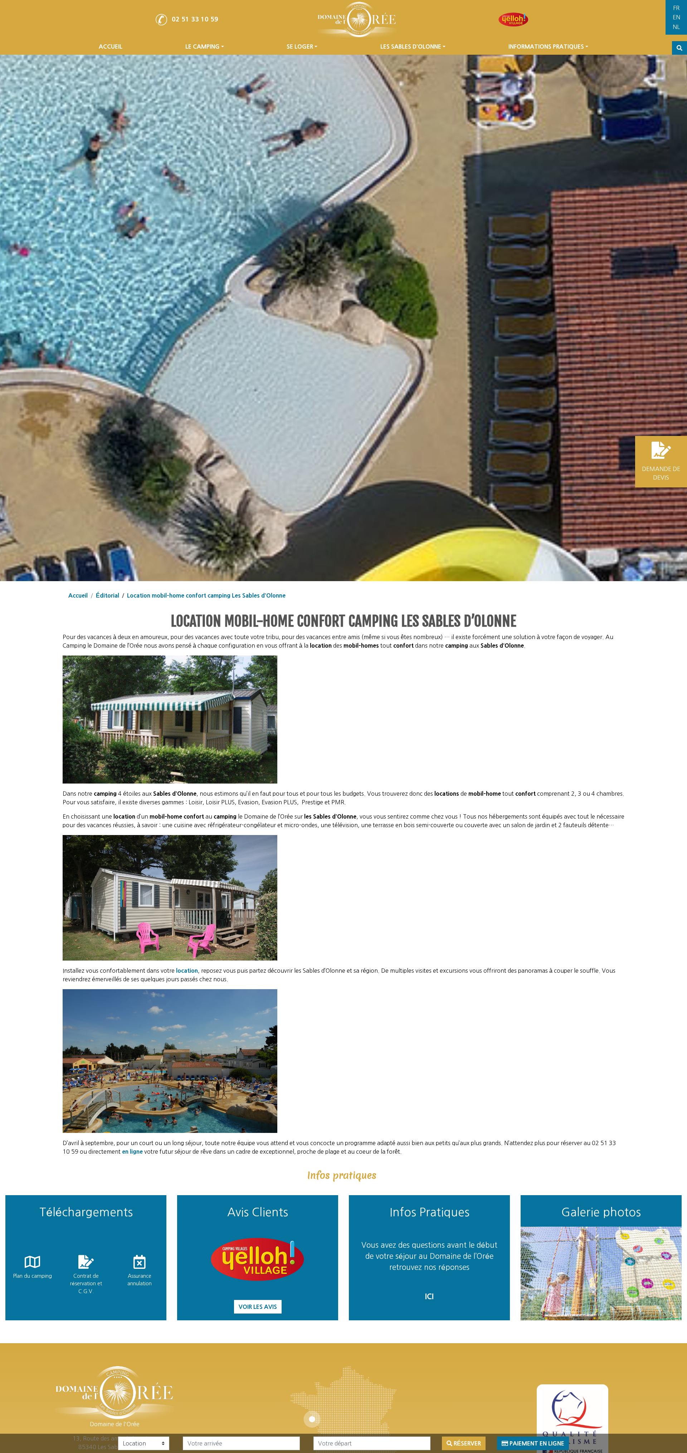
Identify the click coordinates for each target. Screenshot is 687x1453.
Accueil (78, 595)
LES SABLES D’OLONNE (410, 46)
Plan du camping (32, 1275)
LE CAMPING (202, 46)
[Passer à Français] (676, 8)
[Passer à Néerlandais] (676, 27)
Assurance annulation (139, 1279)
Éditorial (107, 595)
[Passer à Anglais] (676, 18)
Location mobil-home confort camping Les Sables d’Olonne (206, 595)
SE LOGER (300, 46)
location (187, 970)
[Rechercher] (679, 48)
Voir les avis (258, 1307)
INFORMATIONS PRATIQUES (546, 46)
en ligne (132, 1151)
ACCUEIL (110, 46)
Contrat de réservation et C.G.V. (86, 1283)
